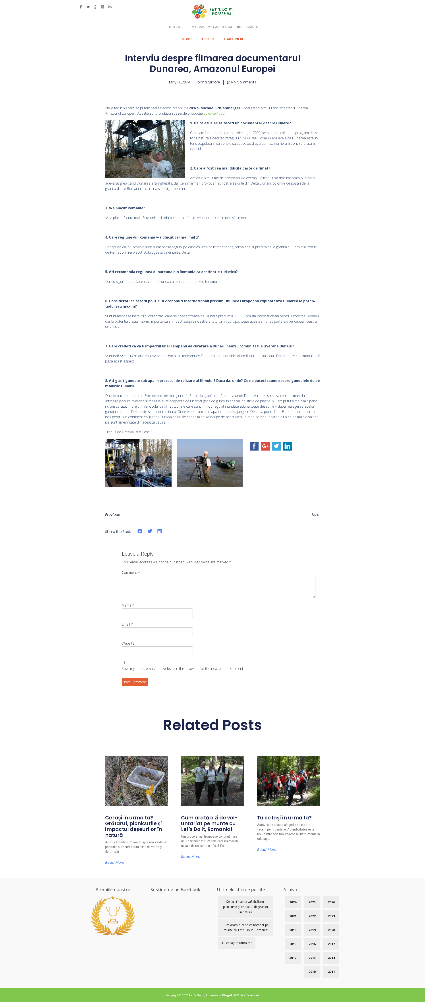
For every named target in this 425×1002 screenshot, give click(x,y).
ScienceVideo (214, 113)
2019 (312, 930)
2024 (292, 902)
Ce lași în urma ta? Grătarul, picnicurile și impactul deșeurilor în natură (133, 826)
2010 (312, 971)
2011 (331, 971)
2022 (312, 916)
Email (127, 624)
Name (128, 605)
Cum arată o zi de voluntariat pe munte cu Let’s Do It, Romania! (209, 823)
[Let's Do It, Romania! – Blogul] (212, 17)
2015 (292, 944)
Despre (208, 39)
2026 (331, 902)
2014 (331, 958)
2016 (312, 944)
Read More (114, 862)
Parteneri (233, 39)
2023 (331, 916)
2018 (292, 930)
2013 (312, 958)
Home (187, 39)
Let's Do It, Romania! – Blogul (210, 995)
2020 (331, 930)
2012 (292, 958)
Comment (131, 572)
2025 (312, 902)
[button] (140, 531)
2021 (292, 916)
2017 (331, 944)
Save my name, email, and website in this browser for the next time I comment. (183, 668)
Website (128, 643)
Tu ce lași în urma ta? (284, 817)
